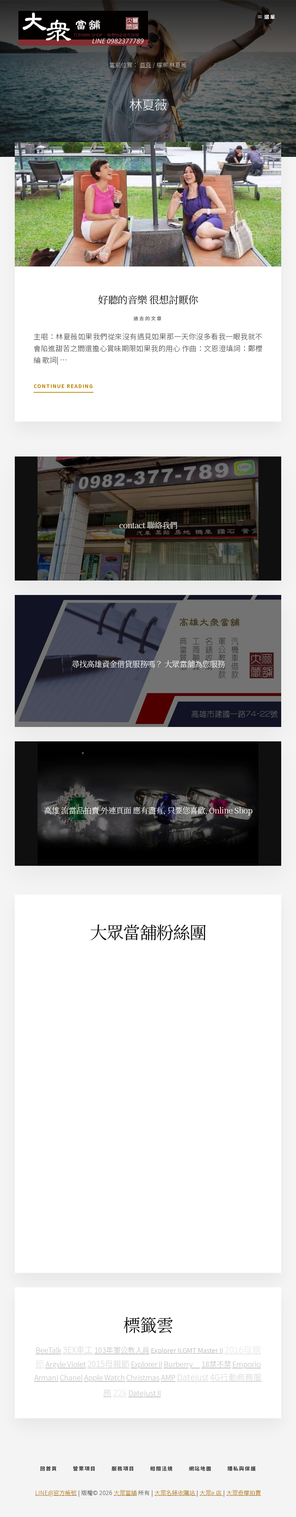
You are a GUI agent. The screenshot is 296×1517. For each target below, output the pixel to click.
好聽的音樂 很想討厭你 (148, 299)
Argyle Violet (65, 1363)
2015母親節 (108, 1364)
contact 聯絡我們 (148, 524)
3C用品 (177, 1392)
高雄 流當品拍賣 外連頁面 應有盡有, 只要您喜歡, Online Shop (148, 810)
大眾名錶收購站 (175, 1492)
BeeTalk (48, 1349)
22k (120, 1392)
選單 (270, 16)
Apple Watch (104, 1377)
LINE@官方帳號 (56, 1492)
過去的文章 (148, 318)
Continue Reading (63, 387)
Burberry (182, 1363)
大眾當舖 (125, 1492)
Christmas (143, 1377)
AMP (168, 1377)
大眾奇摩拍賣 (243, 1492)
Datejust (193, 1377)
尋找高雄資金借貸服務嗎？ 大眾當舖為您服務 (148, 663)
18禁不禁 (216, 1363)
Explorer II (146, 1363)
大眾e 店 (211, 1492)
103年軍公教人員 (121, 1349)
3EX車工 (78, 1349)
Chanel (71, 1377)
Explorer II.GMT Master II (187, 1350)
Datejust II (145, 1392)
